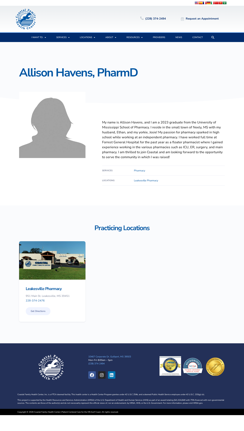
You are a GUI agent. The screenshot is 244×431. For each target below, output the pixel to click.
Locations (86, 37)
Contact (197, 37)
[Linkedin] (111, 375)
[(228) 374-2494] (142, 18)
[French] (205, 2)
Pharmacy (139, 170)
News (178, 37)
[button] (213, 37)
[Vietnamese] (221, 2)
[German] (209, 2)
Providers (159, 37)
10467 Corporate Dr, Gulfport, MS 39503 (109, 356)
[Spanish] (201, 2)
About (109, 37)
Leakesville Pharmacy (146, 180)
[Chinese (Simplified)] (217, 2)
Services (61, 37)
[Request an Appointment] (182, 19)
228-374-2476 (35, 301)
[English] (197, 2)
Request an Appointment (202, 19)
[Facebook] (92, 375)
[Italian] (213, 2)
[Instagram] (102, 375)
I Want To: (37, 37)
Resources (133, 37)
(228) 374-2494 (155, 19)
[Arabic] (225, 2)
